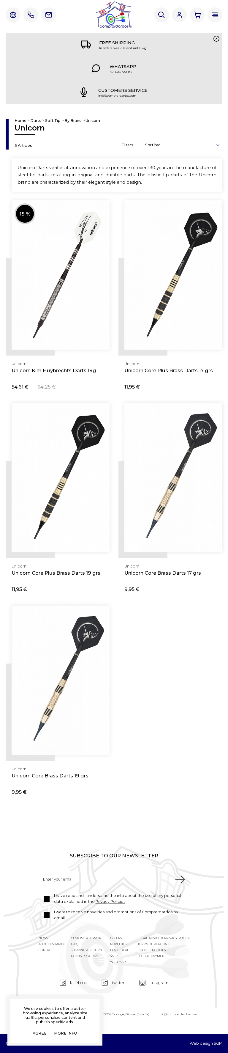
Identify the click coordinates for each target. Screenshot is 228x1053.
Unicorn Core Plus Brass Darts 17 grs (168, 370)
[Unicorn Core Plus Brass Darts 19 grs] (61, 477)
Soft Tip (53, 121)
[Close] (216, 39)
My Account (179, 14)
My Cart (197, 14)
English (13, 14)
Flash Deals (120, 950)
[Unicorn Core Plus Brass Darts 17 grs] (173, 275)
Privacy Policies (110, 901)
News (43, 938)
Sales (114, 956)
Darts (35, 121)
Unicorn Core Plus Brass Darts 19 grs (56, 573)
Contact (48, 14)
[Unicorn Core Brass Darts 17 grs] (173, 477)
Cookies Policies (152, 950)
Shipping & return (86, 950)
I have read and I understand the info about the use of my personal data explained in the (117, 898)
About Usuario (51, 944)
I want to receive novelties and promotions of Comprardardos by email (116, 915)
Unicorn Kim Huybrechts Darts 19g (54, 370)
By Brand (73, 121)
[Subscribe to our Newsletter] (180, 879)
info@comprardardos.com (178, 1014)
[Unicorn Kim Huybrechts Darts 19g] (61, 275)
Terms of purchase (154, 944)
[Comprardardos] (114, 14)
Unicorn (93, 121)
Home (20, 121)
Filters (127, 145)
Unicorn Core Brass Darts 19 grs (50, 776)
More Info (65, 1033)
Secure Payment (152, 956)
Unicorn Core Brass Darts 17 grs (162, 573)
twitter (118, 982)
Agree (40, 1033)
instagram (159, 982)
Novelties (118, 944)
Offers (116, 938)
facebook (78, 982)
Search (161, 14)
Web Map (118, 962)
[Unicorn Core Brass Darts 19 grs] (61, 680)
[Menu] (215, 14)
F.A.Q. (75, 944)
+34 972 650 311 (30, 14)
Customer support (87, 938)
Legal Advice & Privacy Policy (164, 938)
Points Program (85, 956)
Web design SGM (206, 1044)
